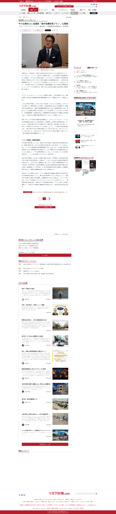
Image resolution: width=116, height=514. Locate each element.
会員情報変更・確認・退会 (30, 504)
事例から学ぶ (49, 13)
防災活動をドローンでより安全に (27, 252)
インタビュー (57, 13)
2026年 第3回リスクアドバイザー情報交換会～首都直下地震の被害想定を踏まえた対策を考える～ (47, 265)
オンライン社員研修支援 (70, 504)
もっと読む (45, 255)
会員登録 (21, 504)
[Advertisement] (45, 469)
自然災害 (23, 10)
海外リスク (82, 10)
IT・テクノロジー (43, 10)
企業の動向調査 (40, 13)
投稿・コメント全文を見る (62, 234)
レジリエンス (79, 499)
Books (91, 501)
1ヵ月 (96, 67)
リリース (82, 501)
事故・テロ (33, 10)
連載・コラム (74, 13)
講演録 (72, 501)
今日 (89, 67)
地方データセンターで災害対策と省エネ (28, 245)
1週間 (92, 67)
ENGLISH (70, 508)
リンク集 (87, 501)
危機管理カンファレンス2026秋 (31, 271)
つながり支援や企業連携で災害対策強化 (28, 243)
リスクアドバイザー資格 (58, 504)
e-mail (53, 30)
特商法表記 (81, 508)
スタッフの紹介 (75, 508)
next (49, 198)
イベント (77, 501)
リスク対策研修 (49, 504)
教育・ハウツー (51, 501)
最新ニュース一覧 (31, 13)
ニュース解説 (22, 13)
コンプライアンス (62, 10)
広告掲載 (94, 13)
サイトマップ (43, 508)
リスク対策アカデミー (92, 504)
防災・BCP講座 (92, 10)
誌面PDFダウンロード (81, 504)
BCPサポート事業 (41, 504)
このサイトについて (36, 508)
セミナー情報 (82, 13)
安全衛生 (73, 10)
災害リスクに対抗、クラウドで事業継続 (28, 248)
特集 (24, 501)
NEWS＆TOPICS (30, 501)
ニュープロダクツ (65, 13)
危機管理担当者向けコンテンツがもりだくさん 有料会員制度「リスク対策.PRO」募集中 (44, 1)
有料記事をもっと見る (45, 444)
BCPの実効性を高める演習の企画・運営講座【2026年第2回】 (38, 273)
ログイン (95, 1)
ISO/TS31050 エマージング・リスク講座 (33, 268)
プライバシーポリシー (63, 508)
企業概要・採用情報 (54, 508)
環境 (53, 10)
